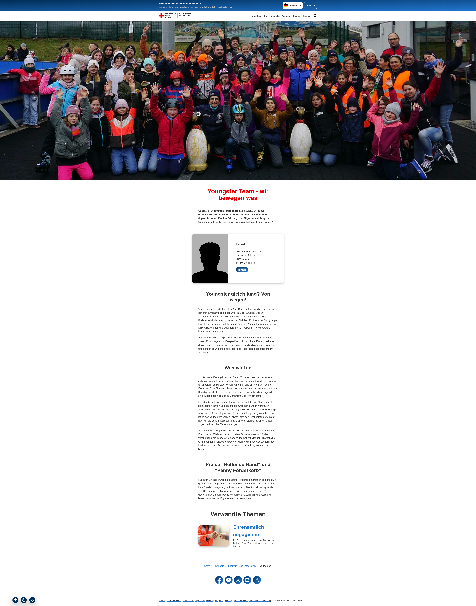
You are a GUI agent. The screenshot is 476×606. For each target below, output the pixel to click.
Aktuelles (275, 16)
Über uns (296, 16)
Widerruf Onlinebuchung (260, 600)
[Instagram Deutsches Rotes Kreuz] (238, 580)
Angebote (256, 16)
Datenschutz (188, 600)
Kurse (266, 16)
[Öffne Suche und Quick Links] (315, 16)
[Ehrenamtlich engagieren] (213, 535)
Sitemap (228, 600)
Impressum (200, 600)
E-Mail (242, 269)
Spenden (286, 16)
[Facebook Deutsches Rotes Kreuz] (219, 580)
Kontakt (162, 600)
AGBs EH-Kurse (174, 600)
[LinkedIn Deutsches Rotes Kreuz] (247, 580)
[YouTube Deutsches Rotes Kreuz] (229, 580)
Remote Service (241, 600)
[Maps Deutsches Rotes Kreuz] (257, 580)
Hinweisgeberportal (214, 600)
